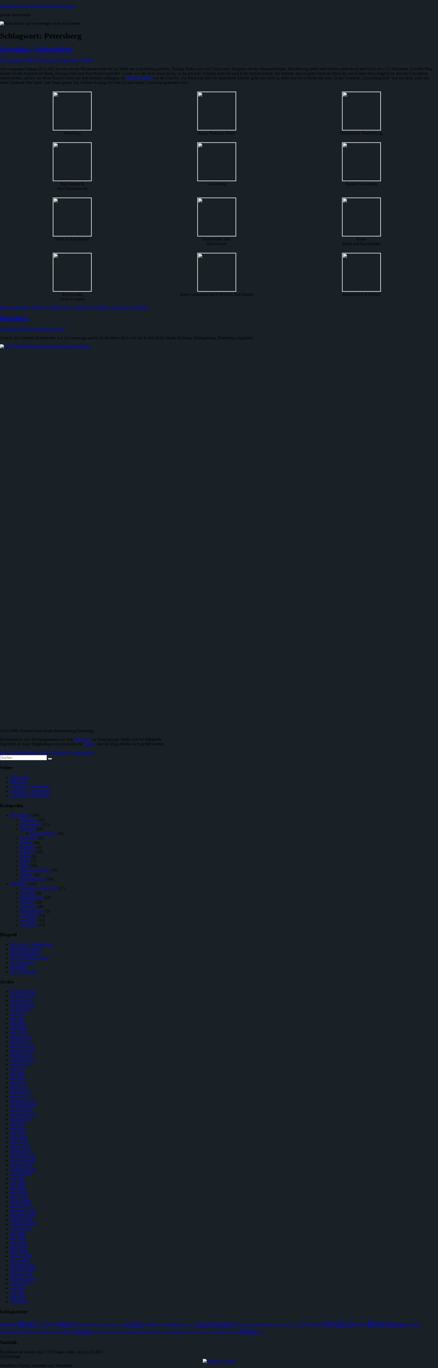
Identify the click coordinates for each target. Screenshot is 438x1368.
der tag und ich (22, 963)
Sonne (98, 1332)
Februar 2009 (21, 1201)
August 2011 (20, 1064)
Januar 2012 (20, 1041)
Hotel (45, 752)
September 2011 (23, 1060)
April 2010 (19, 1137)
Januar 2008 (20, 1260)
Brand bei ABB (140, 78)
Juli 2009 (17, 1178)
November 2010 (23, 1105)
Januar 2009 (20, 1206)
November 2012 (23, 996)
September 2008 (23, 1224)
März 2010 (19, 1142)
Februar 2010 (21, 1146)
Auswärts (27, 893)
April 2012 (19, 1028)
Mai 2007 (18, 1297)
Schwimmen (42, 1332)
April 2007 (19, 1302)
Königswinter (60, 307)
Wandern (141, 307)
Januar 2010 (20, 1151)
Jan (36, 60)
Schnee (25, 1331)
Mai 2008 (18, 1242)
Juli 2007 (17, 1288)
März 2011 (18, 1087)
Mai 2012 (18, 1023)
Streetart (26, 874)
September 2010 (23, 1114)
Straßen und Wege (50, 329)
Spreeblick (18, 967)
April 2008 (19, 1247)
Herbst (174, 1324)
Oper (296, 1325)
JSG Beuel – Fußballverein (31, 944)
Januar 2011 (19, 1096)
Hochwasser (188, 1325)
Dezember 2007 (23, 1265)
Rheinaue (396, 1324)
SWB (191, 1332)
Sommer (83, 1331)
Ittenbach (39, 307)
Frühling (135, 1324)
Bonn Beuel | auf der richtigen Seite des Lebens (38, 6)
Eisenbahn (110, 1325)
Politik (25, 856)
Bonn (66, 1323)
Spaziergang (122, 307)
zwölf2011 (28, 920)
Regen (361, 1324)
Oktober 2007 (21, 1274)
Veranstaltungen (33, 879)
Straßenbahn (178, 1332)
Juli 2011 (17, 1069)
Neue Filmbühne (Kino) (29, 958)
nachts (289, 1325)
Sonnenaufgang (113, 1332)
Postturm (316, 1324)
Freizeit (87, 60)
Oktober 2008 (21, 1219)
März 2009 (19, 1197)
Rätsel (25, 861)
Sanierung (9, 1331)
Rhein (376, 1323)
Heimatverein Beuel (26, 949)
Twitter (89, 744)
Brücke (98, 1325)
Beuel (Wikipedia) (24, 953)
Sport (24, 865)
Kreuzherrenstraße (254, 1325)
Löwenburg (82, 307)
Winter (248, 1331)
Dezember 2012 (23, 991)
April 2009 (19, 1192)
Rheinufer (415, 1325)
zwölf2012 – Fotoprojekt (30, 796)
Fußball (152, 1325)
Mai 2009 (18, 1187)
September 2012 (23, 1005)
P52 (304, 1324)
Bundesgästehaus (25, 752)
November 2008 (23, 1215)
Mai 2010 (18, 1133)
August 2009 (20, 1174)
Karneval (27, 852)
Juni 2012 (18, 1019)
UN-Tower (202, 1332)
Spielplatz (155, 1332)
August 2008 (20, 1229)
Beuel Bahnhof (47, 1325)
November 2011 (23, 1051)
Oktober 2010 (21, 1110)
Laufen (280, 1325)
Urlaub (213, 1332)
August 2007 (20, 1283)
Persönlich (18, 883)
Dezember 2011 (22, 1046)
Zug (261, 1332)
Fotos (121, 1325)
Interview (27, 847)
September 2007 (23, 1279)
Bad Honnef (20, 307)
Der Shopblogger (24, 972)
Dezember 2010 (23, 1101)
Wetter (234, 1332)
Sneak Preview (32, 911)
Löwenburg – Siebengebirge (36, 49)
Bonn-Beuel (20, 777)
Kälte (270, 1325)
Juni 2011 (18, 1073)
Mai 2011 (17, 1078)
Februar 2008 (21, 1256)
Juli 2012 (17, 1014)
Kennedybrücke (43, 833)
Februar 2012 (21, 1037)
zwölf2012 (29, 925)
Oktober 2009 (21, 1165)
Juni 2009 (18, 1183)
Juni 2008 (18, 1238)
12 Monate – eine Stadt (38, 888)
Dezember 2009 (23, 1156)
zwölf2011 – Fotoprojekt (30, 791)
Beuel (4, 752)
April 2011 (18, 1083)
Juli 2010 (17, 1124)
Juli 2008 (17, 1233)
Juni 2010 (18, 1128)
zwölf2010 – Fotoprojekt (30, 786)
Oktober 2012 (21, 1000)
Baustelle (27, 829)
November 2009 (23, 1160)
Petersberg (102, 307)
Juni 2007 (18, 1292)
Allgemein (28, 820)
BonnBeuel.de (31, 897)
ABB (4, 307)
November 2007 (23, 1270)
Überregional (50, 60)
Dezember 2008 (23, 1210)
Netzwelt (27, 902)
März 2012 (19, 1032)
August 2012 (20, 1009)
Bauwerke (71, 60)
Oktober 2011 (21, 1055)
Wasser (223, 1332)
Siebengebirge (82, 752)
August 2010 (20, 1119)
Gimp (163, 1325)
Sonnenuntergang (135, 1332)
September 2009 (23, 1169)
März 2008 (19, 1251)
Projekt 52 (28, 906)
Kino (238, 1325)
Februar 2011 (20, 1092)
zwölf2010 (29, 915)
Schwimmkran (62, 1332)
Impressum (19, 782)
